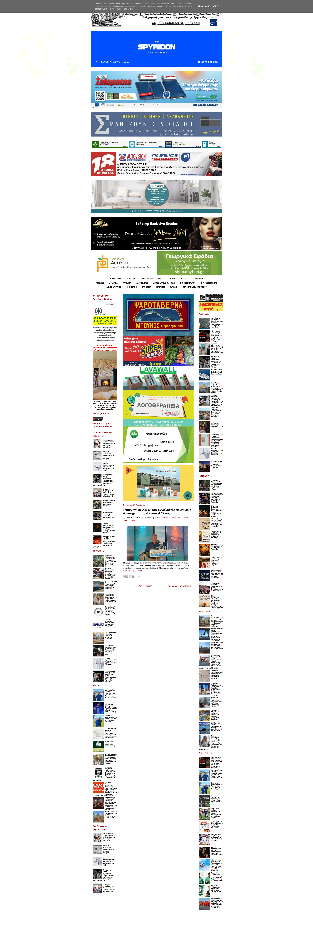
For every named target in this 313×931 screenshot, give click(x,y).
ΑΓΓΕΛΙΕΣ (100, 283)
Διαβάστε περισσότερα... (133, 570)
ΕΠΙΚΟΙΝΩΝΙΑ (198, 278)
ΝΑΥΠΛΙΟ (173, 287)
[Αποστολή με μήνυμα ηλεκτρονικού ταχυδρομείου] (124, 576)
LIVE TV (161, 278)
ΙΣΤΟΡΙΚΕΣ (160, 287)
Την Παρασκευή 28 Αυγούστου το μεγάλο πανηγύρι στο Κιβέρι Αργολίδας (109, 443)
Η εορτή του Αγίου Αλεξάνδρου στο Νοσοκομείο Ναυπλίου (109, 503)
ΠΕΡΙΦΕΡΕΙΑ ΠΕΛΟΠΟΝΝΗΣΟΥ (195, 287)
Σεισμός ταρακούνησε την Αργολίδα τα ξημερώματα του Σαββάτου (109, 466)
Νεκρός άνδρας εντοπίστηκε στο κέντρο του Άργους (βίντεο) (108, 514)
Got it (215, 6)
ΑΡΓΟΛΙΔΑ (127, 283)
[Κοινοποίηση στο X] (130, 576)
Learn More (204, 6)
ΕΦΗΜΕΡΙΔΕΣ (131, 278)
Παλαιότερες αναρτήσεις (179, 586)
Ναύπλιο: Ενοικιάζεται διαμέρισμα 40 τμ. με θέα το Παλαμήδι (108, 455)
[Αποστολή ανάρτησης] (138, 576)
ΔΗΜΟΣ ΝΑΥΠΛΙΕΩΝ (114, 287)
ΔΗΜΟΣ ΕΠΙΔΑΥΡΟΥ (188, 283)
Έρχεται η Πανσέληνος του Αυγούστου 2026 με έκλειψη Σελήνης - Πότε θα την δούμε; (109, 528)
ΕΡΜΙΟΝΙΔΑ (146, 287)
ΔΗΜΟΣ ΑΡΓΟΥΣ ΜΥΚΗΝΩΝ (164, 283)
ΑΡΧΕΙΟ (173, 278)
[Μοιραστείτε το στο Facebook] (133, 576)
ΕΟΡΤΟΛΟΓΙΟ (147, 278)
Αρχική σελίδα (145, 586)
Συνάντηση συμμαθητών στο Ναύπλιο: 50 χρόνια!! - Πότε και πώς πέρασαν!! (109, 492)
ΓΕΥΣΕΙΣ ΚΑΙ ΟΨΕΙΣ (163, 517)
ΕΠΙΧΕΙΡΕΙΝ (132, 287)
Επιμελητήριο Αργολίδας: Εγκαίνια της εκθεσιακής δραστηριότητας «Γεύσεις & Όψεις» (157, 511)
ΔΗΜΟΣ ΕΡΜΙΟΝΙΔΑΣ (209, 283)
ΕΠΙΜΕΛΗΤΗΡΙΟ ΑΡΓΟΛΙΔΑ (179, 517)
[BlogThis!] (127, 576)
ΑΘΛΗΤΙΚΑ (113, 283)
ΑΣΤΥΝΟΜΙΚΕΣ (142, 283)
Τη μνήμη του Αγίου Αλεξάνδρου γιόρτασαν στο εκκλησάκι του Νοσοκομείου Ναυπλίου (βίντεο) (103, 480)
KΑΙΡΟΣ (184, 278)
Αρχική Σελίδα (115, 278)
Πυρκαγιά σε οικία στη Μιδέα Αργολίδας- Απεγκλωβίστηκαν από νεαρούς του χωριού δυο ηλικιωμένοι (104, 541)
